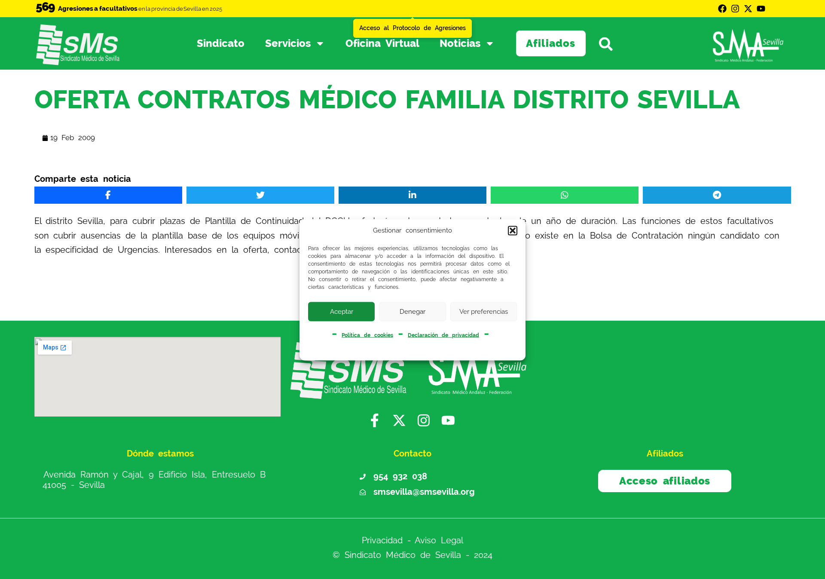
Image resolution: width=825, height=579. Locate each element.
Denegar (412, 312)
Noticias (460, 43)
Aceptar (341, 312)
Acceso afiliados (664, 481)
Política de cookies (367, 335)
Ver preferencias (483, 312)
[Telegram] (717, 195)
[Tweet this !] (260, 195)
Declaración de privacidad (443, 335)
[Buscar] (613, 43)
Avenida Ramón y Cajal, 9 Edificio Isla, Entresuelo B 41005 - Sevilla (154, 479)
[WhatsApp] (565, 195)
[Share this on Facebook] (108, 195)
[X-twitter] (748, 8)
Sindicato (220, 43)
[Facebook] (722, 8)
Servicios (288, 43)
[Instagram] (735, 8)
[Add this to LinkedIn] (412, 195)
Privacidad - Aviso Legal (413, 540)
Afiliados (550, 43)
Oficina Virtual (382, 43)
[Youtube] (761, 8)
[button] (512, 231)
